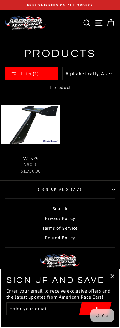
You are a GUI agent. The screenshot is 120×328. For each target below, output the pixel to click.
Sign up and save (60, 189)
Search (60, 208)
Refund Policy (60, 237)
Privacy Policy (60, 218)
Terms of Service (60, 228)
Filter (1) (29, 73)
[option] (60, 5)
